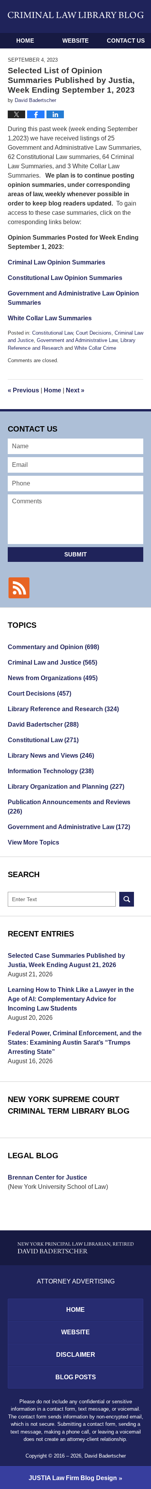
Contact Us (126, 40)
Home (25, 40)
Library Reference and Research (63, 709)
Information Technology (51, 771)
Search (126, 899)
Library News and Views (51, 755)
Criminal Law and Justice (52, 662)
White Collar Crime (95, 348)
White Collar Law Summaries (50, 318)
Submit (75, 554)
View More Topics (33, 842)
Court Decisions (94, 333)
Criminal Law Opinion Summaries (56, 262)
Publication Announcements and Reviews (69, 807)
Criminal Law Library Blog (76, 16)
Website (75, 40)
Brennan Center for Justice (47, 1177)
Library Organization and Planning (66, 786)
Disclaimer (75, 1354)
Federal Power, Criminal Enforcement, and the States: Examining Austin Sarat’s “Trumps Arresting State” (75, 1042)
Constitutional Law (52, 333)
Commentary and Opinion (53, 647)
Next (75, 390)
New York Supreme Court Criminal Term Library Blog (69, 1105)
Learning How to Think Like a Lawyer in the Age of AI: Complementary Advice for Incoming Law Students (71, 999)
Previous (23, 390)
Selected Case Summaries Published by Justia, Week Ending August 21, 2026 (66, 960)
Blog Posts (75, 1377)
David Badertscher (43, 724)
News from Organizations (53, 678)
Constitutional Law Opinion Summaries (65, 278)
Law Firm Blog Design (73, 1478)
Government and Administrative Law (77, 340)
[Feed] (19, 587)
